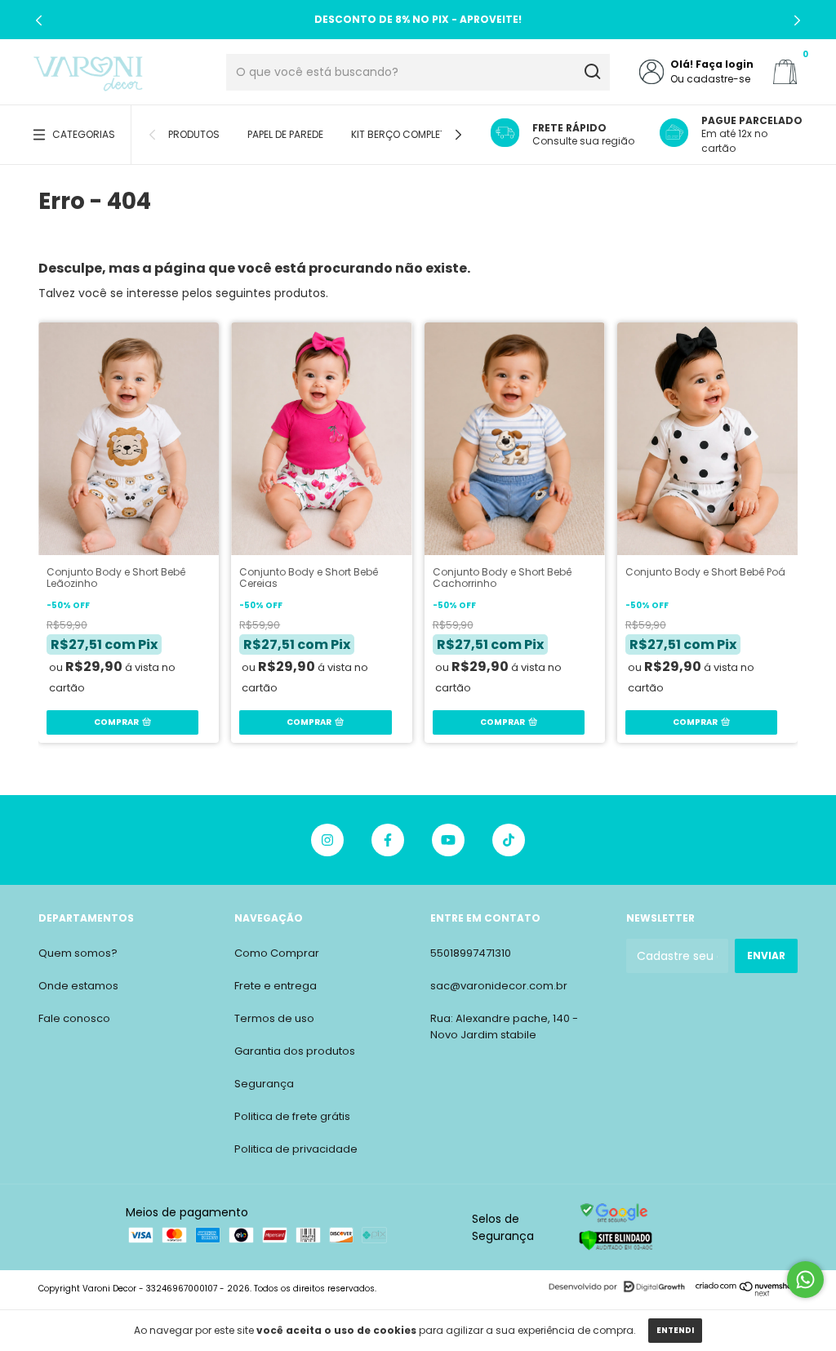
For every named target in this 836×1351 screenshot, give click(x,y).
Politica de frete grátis (292, 1116)
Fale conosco (74, 1018)
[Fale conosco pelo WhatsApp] (805, 1279)
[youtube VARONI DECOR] (448, 840)
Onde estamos (78, 985)
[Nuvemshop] (747, 1292)
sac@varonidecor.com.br (498, 985)
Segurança (264, 1083)
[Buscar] (591, 72)
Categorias (83, 134)
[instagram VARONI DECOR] (327, 840)
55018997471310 (470, 953)
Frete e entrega (275, 985)
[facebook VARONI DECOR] (387, 840)
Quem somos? (78, 953)
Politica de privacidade (296, 1149)
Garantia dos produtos (294, 1051)
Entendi (675, 1330)
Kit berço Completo (402, 134)
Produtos (194, 134)
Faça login (725, 64)
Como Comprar (276, 953)
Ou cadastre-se (710, 79)
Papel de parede (285, 134)
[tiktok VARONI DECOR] (508, 840)
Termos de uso (274, 1018)
